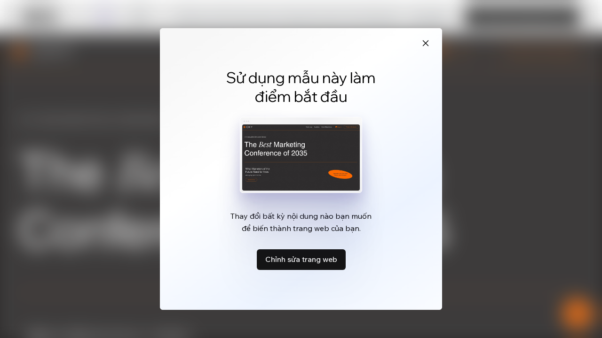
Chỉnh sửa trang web (301, 259)
